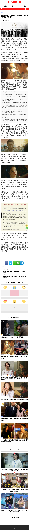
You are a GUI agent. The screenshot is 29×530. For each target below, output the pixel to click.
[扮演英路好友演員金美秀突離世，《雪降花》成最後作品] (14, 390)
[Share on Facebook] (6, 263)
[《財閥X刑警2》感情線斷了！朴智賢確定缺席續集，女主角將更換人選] (14, 460)
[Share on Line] (14, 263)
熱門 (18, 6)
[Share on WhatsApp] (18, 263)
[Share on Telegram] (22, 263)
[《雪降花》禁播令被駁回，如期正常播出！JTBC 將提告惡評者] (14, 409)
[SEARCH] (27, 9)
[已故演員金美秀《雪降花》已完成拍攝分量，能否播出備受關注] (14, 369)
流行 (12, 6)
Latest (5, 6)
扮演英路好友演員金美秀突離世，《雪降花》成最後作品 (14, 399)
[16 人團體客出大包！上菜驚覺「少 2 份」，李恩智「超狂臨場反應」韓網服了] (14, 480)
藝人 (2, 334)
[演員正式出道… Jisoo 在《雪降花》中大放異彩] (14, 328)
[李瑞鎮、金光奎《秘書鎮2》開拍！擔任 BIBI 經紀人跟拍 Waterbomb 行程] (14, 501)
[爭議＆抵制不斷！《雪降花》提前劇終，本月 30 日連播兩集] (14, 347)
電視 (8, 354)
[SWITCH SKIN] (25, 9)
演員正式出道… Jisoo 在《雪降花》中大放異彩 (12, 337)
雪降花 (2, 266)
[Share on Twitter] (10, 263)
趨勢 (25, 6)
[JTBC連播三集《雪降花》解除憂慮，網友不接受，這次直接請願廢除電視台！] (14, 431)
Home (14, 528)
